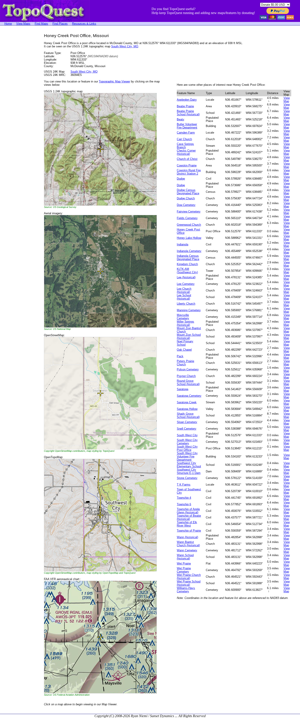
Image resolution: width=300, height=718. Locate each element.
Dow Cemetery (186, 205)
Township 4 (184, 497)
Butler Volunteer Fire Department (187, 126)
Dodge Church (186, 198)
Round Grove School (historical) (188, 382)
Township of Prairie (189, 530)
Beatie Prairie (185, 106)
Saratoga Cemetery (189, 395)
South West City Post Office (187, 448)
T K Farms (183, 484)
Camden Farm (186, 132)
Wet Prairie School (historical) (189, 583)
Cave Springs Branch (185, 145)
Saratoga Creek (187, 402)
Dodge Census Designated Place (188, 191)
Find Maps (41, 23)
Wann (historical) (187, 537)
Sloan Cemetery (187, 422)
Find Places (60, 23)
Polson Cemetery (188, 369)
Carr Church (184, 139)
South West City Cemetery (187, 441)
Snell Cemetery (186, 428)
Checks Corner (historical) (186, 152)
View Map (287, 99)
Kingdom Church (187, 264)
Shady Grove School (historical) (188, 415)
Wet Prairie (184, 563)
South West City (187, 435)
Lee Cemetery (186, 284)
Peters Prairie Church (185, 362)
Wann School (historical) (185, 557)
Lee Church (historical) (184, 290)
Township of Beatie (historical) (189, 517)
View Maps (23, 23)
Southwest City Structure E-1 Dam (189, 471)
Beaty (180, 119)
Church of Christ (187, 159)
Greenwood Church (189, 224)
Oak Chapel (184, 349)
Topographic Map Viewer (114, 81)
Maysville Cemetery (183, 316)
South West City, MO (124, 46)
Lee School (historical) (184, 297)
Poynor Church (186, 376)
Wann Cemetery (187, 550)
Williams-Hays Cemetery (186, 589)
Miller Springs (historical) (185, 323)
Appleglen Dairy (187, 99)
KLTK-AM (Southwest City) (187, 270)
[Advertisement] (17, 99)
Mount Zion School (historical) (189, 336)
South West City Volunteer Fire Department (187, 456)
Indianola (182, 244)
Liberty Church (186, 303)
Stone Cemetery (187, 478)
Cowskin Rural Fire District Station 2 (189, 172)
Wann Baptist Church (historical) (188, 543)
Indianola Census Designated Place (188, 257)
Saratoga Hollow (187, 409)
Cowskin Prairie (187, 165)
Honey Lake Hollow (189, 237)
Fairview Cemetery (189, 211)
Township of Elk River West (187, 524)
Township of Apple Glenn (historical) (188, 510)
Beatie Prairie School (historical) (188, 112)
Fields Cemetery (187, 218)
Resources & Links (84, 23)
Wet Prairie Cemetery (184, 570)
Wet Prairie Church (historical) (189, 576)
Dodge (181, 178)
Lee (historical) (186, 277)
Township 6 (184, 504)
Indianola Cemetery (189, 251)
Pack (180, 356)
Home (8, 23)
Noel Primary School (185, 343)
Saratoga (182, 389)
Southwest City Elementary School (189, 464)
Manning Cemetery (189, 310)
